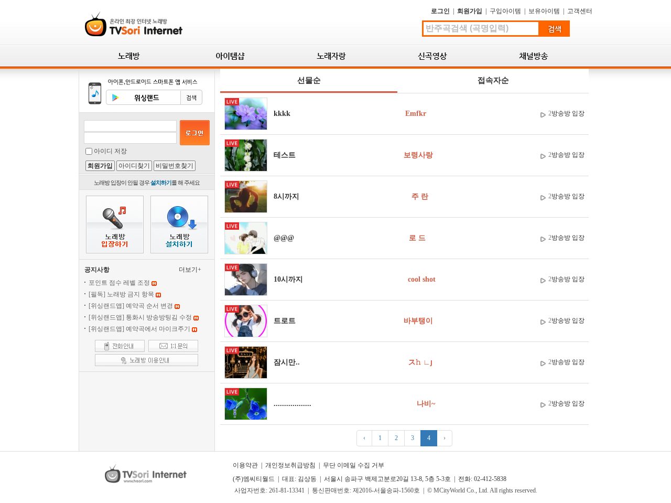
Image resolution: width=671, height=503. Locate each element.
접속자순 (493, 80)
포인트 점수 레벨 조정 (119, 282)
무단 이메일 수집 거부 (353, 465)
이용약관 (245, 465)
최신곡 (432, 56)
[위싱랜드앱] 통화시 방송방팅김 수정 (140, 317)
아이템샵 (230, 56)
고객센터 (579, 11)
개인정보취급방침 (290, 465)
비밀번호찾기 (174, 165)
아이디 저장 (110, 151)
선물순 (309, 80)
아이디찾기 (134, 165)
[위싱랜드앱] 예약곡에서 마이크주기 (139, 329)
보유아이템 (544, 11)
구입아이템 (505, 11)
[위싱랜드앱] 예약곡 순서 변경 (131, 305)
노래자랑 (331, 56)
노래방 (129, 56)
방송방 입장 (568, 113)
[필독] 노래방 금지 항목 (121, 294)
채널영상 (534, 56)
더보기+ (190, 269)
